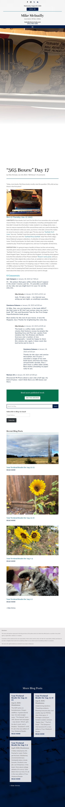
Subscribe (11, 420)
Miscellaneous (15, 705)
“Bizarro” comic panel (44, 257)
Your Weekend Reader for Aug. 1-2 (20, 599)
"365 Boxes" (32, 175)
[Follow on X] (34, 2)
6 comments (41, 175)
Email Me (32, 9)
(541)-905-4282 (32, 24)
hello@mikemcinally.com (32, 22)
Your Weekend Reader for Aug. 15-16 (20, 518)
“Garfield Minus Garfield (32, 237)
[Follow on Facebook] (27, 2)
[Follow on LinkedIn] (37, 2)
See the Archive (32, 398)
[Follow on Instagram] (30, 2)
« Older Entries (11, 608)
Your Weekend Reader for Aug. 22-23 (21, 467)
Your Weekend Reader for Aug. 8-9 (20, 559)
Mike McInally (32, 15)
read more (11, 470)
